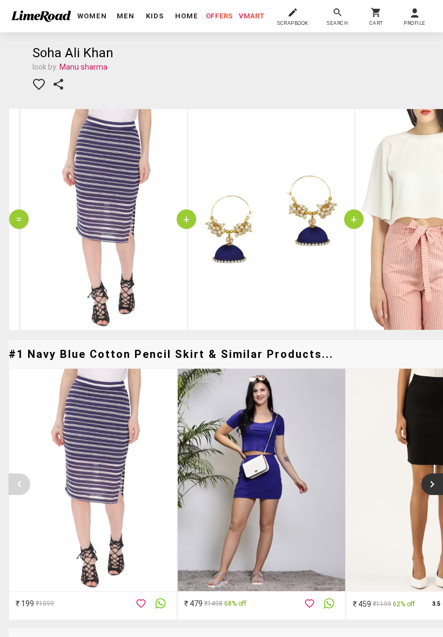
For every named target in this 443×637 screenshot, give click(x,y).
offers (219, 16)
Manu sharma (83, 67)
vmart (252, 16)
